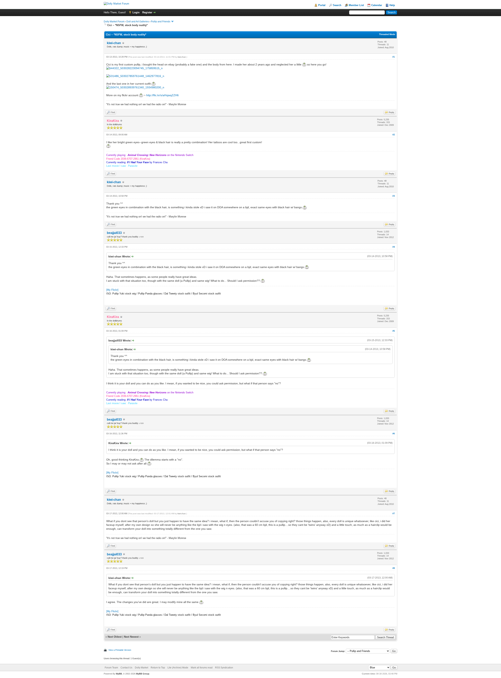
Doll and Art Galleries (137, 21)
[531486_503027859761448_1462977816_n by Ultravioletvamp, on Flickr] (135, 76)
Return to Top (158, 667)
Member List (356, 5)
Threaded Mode (387, 34)
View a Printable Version (119, 650)
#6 (393, 433)
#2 (393, 134)
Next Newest (131, 636)
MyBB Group (142, 674)
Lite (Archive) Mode (178, 667)
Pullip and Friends (161, 21)
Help (392, 5)
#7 (393, 513)
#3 (393, 196)
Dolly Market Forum (114, 21)
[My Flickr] (112, 289)
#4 (393, 247)
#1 (393, 57)
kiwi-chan (114, 43)
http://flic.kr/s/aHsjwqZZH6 (162, 95)
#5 (393, 331)
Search (337, 5)
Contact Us (126, 667)
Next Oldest (115, 636)
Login (136, 12)
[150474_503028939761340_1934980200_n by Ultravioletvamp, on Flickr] (135, 87)
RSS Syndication (224, 667)
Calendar (376, 5)
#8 (393, 568)
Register (147, 12)
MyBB (119, 674)
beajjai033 (114, 232)
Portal (321, 5)
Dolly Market (141, 667)
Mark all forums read (202, 667)
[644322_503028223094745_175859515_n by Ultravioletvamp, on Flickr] (134, 68)
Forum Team (111, 667)
